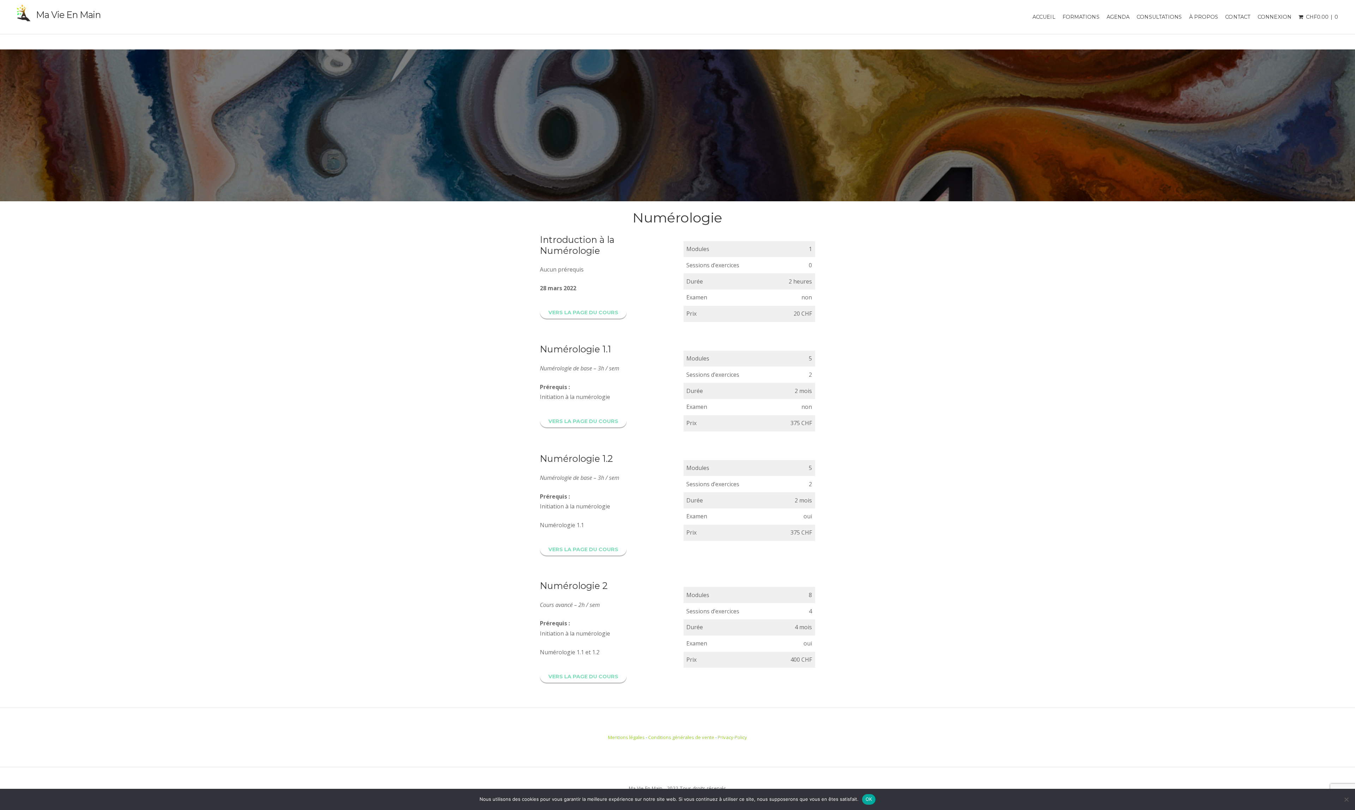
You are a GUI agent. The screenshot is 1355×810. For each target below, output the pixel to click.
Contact (1238, 17)
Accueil (1043, 17)
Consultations (1159, 17)
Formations (1081, 17)
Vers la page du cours (583, 312)
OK (869, 799)
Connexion (1274, 17)
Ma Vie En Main (68, 14)
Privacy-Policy (732, 737)
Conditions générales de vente (681, 737)
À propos (1203, 17)
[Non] (1346, 799)
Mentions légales (626, 737)
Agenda (1118, 17)
